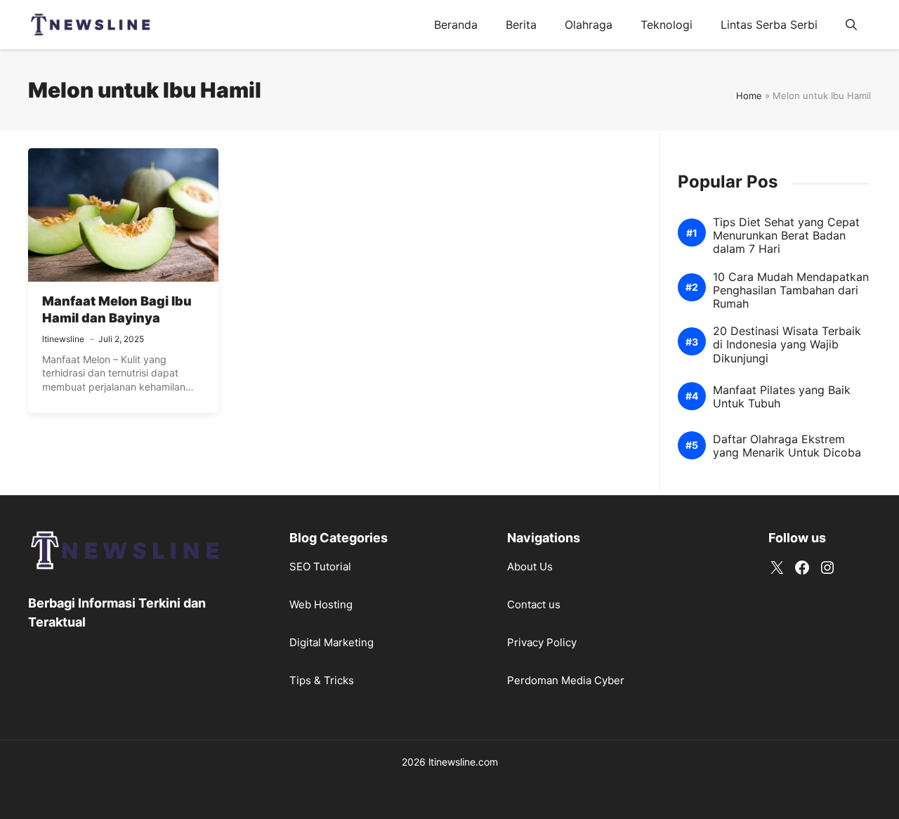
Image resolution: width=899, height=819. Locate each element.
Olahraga (588, 25)
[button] (851, 25)
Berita (521, 25)
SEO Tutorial (320, 566)
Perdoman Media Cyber (565, 680)
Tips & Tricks (321, 680)
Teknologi (667, 25)
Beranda (456, 25)
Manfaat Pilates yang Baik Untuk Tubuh (782, 397)
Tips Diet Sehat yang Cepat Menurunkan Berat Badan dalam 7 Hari (786, 236)
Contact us (533, 604)
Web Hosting (321, 604)
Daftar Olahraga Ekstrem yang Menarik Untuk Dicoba (787, 446)
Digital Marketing (331, 642)
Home (749, 95)
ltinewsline (63, 339)
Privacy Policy (542, 642)
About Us (530, 566)
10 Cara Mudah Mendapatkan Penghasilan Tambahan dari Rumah (791, 290)
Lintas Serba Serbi (769, 25)
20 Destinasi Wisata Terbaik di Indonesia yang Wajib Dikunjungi (787, 345)
